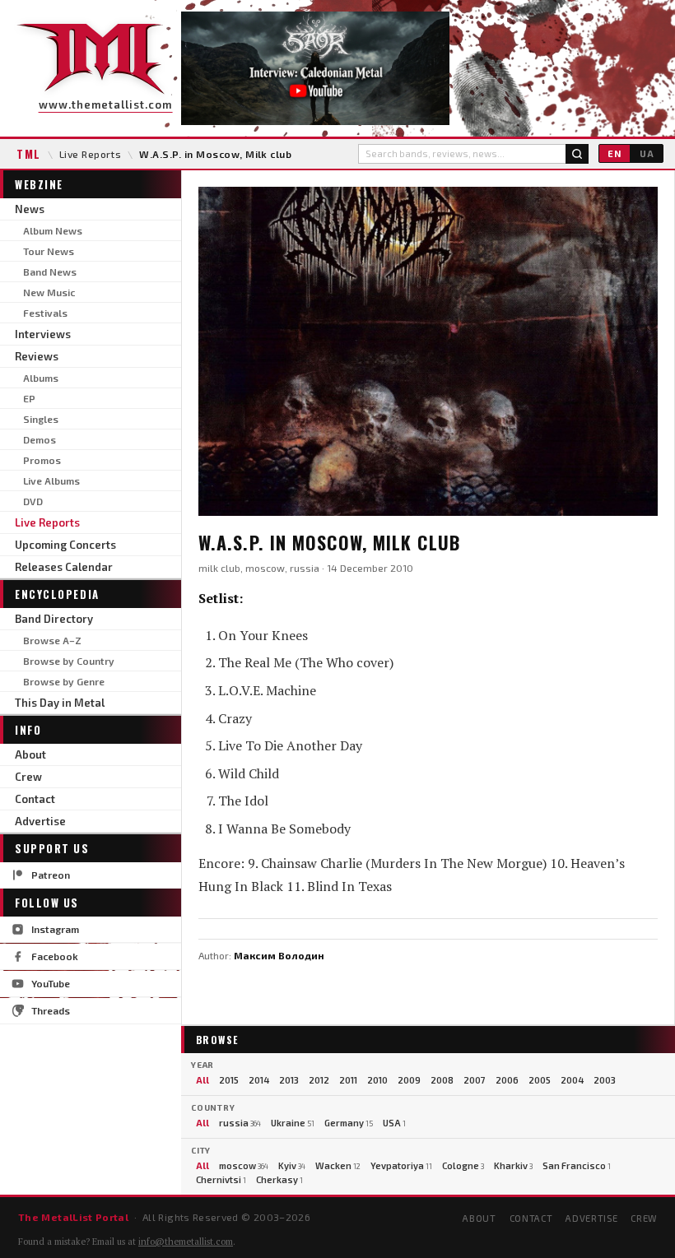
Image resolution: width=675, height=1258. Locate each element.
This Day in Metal (60, 702)
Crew (28, 776)
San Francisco (576, 1165)
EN (614, 153)
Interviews (43, 334)
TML (28, 154)
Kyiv (291, 1165)
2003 (605, 1080)
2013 (289, 1080)
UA (647, 153)
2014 (259, 1080)
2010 (377, 1080)
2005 (539, 1080)
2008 (442, 1080)
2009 (409, 1080)
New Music (49, 292)
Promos (42, 460)
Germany (348, 1122)
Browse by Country (68, 660)
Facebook (54, 956)
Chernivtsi (221, 1179)
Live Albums (51, 480)
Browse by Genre (64, 681)
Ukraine (292, 1122)
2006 (507, 1080)
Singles (40, 419)
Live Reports (90, 154)
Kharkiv (513, 1165)
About (30, 754)
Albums (40, 377)
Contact (35, 798)
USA (394, 1122)
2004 (572, 1080)
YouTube (50, 983)
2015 (229, 1080)
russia (240, 1122)
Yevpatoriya (401, 1165)
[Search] (577, 154)
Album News (52, 230)
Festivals (45, 312)
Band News (50, 271)
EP (29, 398)
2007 (474, 1080)
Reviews (36, 356)
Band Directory (54, 618)
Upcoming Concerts (65, 544)
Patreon (50, 874)
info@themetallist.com (185, 1241)
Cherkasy (279, 1179)
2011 (348, 1080)
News (29, 209)
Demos (39, 439)
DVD (33, 501)
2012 (319, 1080)
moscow (243, 1165)
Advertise (40, 821)
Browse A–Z (52, 640)
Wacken (338, 1165)
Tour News (48, 251)
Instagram (55, 929)
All (202, 1080)
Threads (50, 1010)
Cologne (463, 1165)
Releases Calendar (64, 566)
